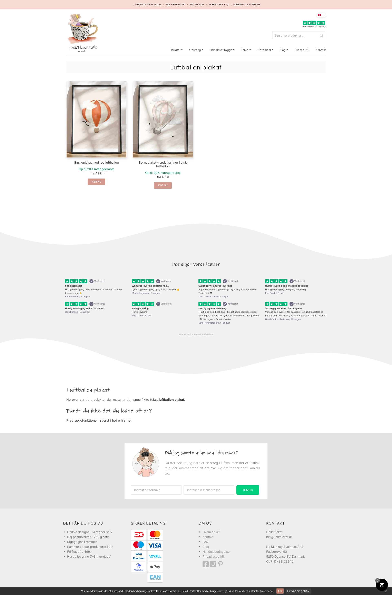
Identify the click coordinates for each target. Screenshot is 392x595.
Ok (280, 591)
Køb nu (96, 181)
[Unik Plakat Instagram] (213, 564)
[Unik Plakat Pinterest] (220, 564)
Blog (283, 50)
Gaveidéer (264, 50)
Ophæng (195, 50)
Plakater (175, 50)
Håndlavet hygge (221, 50)
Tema (244, 50)
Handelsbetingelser (217, 552)
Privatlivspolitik (214, 556)
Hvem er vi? (302, 50)
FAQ (205, 542)
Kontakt (321, 50)
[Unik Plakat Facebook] (206, 564)
